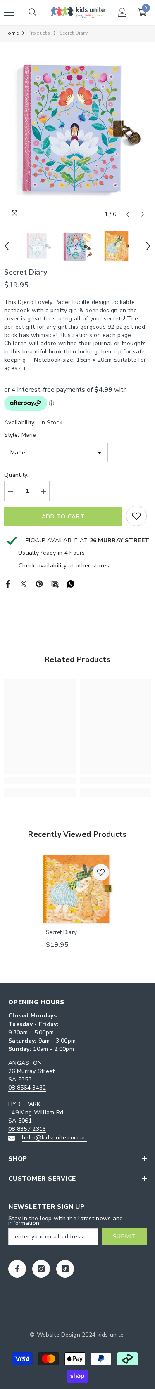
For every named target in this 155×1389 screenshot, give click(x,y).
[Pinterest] (39, 583)
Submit (124, 1237)
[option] (77, 132)
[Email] (55, 583)
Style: (20, 435)
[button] (127, 214)
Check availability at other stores (64, 566)
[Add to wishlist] (136, 516)
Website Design (58, 1335)
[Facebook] (8, 583)
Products (39, 33)
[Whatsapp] (70, 583)
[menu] (9, 12)
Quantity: (16, 475)
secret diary (61, 932)
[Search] (33, 12)
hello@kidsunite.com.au (54, 1138)
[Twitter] (23, 583)
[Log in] (122, 12)
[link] (40, 780)
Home (11, 33)
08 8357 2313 (27, 1129)
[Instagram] (41, 1269)
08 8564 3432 (27, 1088)
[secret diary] (77, 889)
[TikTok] (65, 1269)
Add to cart (63, 516)
